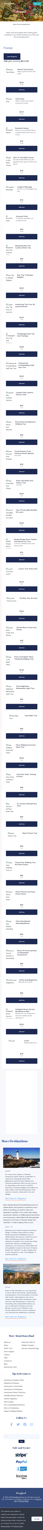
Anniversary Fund (10, 1367)
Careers (7, 1355)
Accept (37, 1519)
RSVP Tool (8, 1348)
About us (7, 1342)
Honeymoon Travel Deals (13, 1386)
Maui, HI (9, 1227)
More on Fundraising (11, 1408)
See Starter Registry (15, 1198)
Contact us (8, 1361)
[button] (2, 3)
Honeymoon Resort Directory (14, 1392)
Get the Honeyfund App (30, 1348)
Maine (7, 1171)
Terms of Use (18, 1526)
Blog (5, 1364)
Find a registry (9, 1352)
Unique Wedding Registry (13, 1411)
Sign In (27, 4)
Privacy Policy (24, 1501)
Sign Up (37, 4)
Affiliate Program (28, 1345)
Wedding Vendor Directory (13, 1396)
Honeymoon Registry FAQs (14, 1380)
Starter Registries (10, 1399)
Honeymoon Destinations (13, 1389)
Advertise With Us (28, 1342)
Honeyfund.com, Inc (19, 1497)
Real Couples (9, 1402)
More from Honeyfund (21, 24)
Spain (7, 1287)
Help (5, 1358)
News (6, 1345)
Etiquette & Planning (11, 1383)
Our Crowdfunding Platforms (14, 1405)
